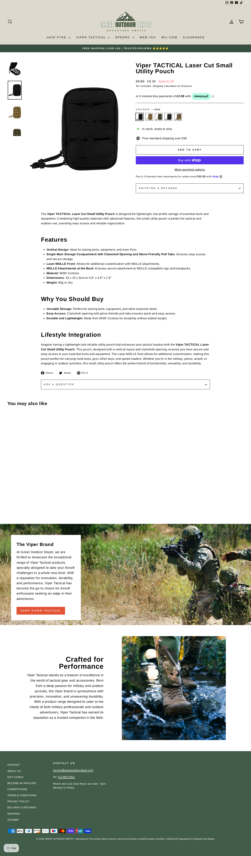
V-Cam (178, 117)
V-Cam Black (168, 117)
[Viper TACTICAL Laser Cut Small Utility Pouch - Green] (19, 516)
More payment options (190, 169)
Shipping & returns (158, 188)
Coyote (149, 117)
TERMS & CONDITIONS (21, 795)
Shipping (158, 86)
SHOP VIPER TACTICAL (40, 610)
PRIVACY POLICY (18, 801)
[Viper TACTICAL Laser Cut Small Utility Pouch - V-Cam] (29, 516)
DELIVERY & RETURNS (21, 807)
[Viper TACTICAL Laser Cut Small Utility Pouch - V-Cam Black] (24, 516)
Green (158, 117)
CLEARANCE (194, 37)
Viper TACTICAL (91, 37)
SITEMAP (13, 819)
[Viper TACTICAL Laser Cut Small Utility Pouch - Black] (10, 516)
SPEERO (123, 37)
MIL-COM (170, 37)
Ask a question (59, 384)
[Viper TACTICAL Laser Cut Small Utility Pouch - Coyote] (15, 516)
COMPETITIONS (17, 789)
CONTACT (13, 764)
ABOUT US (14, 771)
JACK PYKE (57, 37)
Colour (148, 109)
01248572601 (66, 777)
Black (139, 117)
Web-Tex (148, 37)
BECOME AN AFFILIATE (21, 783)
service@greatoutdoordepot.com (73, 770)
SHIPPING (13, 813)
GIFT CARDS (15, 777)
